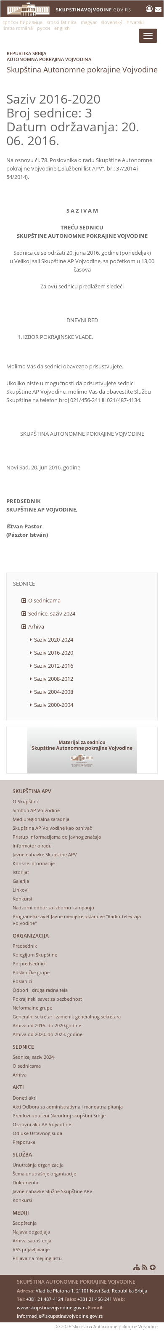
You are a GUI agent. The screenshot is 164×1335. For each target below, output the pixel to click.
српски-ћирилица (22, 22)
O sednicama (44, 600)
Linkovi (21, 890)
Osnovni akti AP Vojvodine (42, 1124)
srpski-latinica (62, 22)
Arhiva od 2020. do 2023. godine (47, 1034)
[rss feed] (145, 1267)
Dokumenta (25, 1182)
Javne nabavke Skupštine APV (45, 854)
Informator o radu (32, 845)
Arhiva (36, 626)
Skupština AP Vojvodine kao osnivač (52, 828)
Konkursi (22, 898)
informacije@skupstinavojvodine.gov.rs (60, 1316)
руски (43, 28)
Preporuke (24, 1142)
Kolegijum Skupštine (35, 954)
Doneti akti (25, 1098)
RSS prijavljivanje (31, 1249)
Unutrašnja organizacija (38, 1165)
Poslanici (22, 981)
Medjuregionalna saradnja (41, 819)
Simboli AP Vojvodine (36, 810)
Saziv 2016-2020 (53, 652)
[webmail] (158, 8)
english (62, 28)
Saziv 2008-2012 (53, 678)
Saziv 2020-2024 (53, 639)
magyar (89, 22)
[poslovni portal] (150, 8)
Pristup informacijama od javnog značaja (57, 837)
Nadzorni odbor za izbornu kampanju (53, 907)
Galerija (21, 881)
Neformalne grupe (32, 1008)
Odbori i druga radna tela (40, 990)
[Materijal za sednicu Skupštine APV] (82, 750)
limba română (18, 28)
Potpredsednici (29, 963)
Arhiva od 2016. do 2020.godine (47, 1025)
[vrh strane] (153, 1267)
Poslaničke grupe (31, 972)
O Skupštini (25, 801)
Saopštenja (25, 1223)
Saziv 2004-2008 (53, 691)
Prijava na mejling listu (37, 1258)
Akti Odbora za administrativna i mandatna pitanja (68, 1106)
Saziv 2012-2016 (53, 665)
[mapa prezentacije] (136, 1267)
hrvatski (135, 22)
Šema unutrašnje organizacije (44, 1173)
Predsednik (25, 946)
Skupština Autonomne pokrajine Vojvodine (82, 62)
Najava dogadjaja (31, 1231)
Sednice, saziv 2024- (52, 613)
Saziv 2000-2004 (53, 705)
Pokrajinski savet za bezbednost (47, 999)
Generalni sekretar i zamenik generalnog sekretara (67, 1016)
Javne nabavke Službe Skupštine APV (53, 1191)
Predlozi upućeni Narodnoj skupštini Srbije (59, 1115)
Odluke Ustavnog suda (37, 1133)
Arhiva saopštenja (32, 1240)
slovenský (111, 22)
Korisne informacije (34, 863)
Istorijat (21, 872)
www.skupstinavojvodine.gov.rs (52, 1307)
